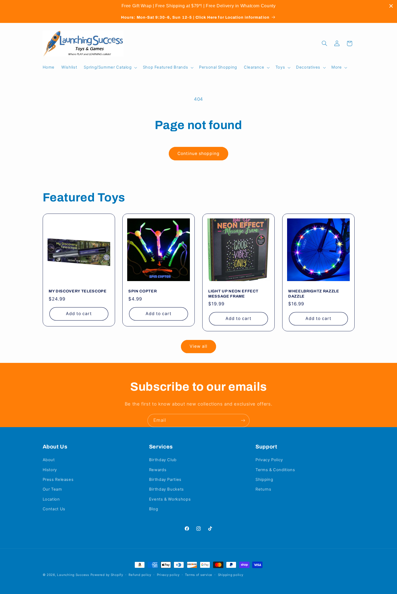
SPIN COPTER (142, 291)
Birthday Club (163, 459)
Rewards (157, 469)
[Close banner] (391, 6)
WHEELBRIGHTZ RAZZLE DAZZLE (313, 293)
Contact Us (54, 509)
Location (51, 499)
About (49, 459)
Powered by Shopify (106, 575)
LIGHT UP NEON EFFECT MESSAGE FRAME (233, 293)
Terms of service (198, 575)
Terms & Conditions (275, 469)
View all (198, 346)
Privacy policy (168, 575)
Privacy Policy (269, 459)
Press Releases (58, 479)
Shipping (264, 479)
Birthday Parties (165, 479)
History (50, 469)
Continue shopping (198, 153)
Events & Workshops (170, 499)
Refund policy (140, 575)
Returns (263, 489)
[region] (198, 6)
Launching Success (73, 575)
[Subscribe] (243, 420)
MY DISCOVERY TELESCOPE (78, 291)
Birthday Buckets (166, 489)
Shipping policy (230, 575)
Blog (153, 509)
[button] (109, 67)
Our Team (52, 489)
